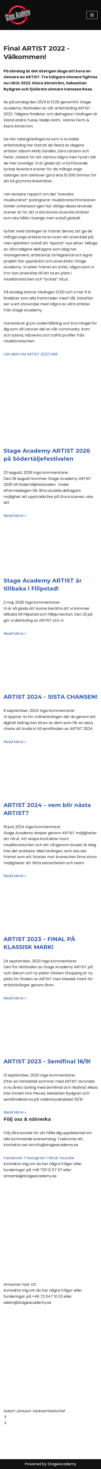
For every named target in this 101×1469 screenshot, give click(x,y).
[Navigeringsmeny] (91, 15)
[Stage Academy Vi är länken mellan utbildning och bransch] (18, 15)
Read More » (15, 515)
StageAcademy (62, 1464)
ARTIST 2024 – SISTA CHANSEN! (50, 696)
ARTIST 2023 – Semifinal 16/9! (47, 1061)
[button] (50, 1417)
